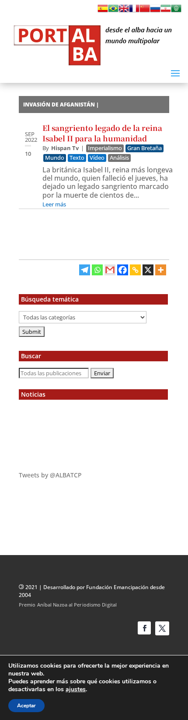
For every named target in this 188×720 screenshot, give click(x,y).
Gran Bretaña (144, 148)
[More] (160, 269)
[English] (123, 11)
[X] (148, 269)
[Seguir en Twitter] (162, 628)
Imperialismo (105, 148)
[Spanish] (102, 11)
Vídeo (97, 157)
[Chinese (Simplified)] (144, 11)
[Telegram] (84, 269)
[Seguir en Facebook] (144, 627)
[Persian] (165, 11)
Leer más (54, 204)
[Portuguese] (113, 11)
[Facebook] (122, 269)
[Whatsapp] (97, 269)
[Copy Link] (135, 269)
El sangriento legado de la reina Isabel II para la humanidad (102, 133)
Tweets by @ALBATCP (50, 475)
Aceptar (26, 705)
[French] (134, 11)
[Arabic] (176, 11)
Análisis (119, 157)
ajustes (76, 689)
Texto (77, 157)
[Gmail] (109, 269)
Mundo (54, 157)
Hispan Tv (65, 148)
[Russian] (155, 11)
